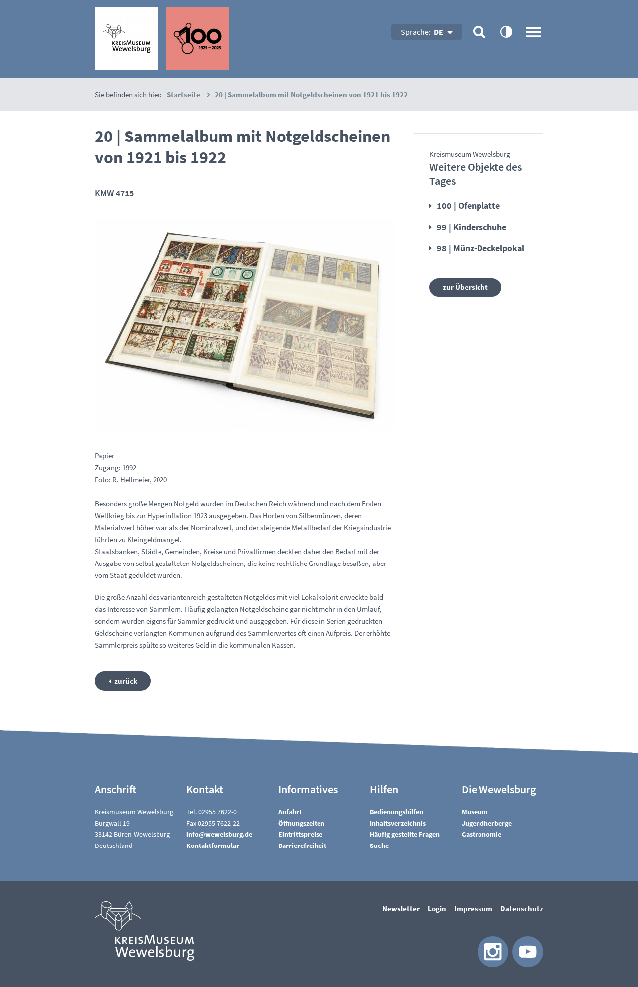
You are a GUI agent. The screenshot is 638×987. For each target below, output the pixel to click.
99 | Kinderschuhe (471, 227)
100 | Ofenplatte (468, 205)
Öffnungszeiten (301, 823)
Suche (379, 845)
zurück (125, 681)
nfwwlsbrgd (218, 834)
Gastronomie (481, 834)
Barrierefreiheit (302, 845)
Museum (474, 811)
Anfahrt (290, 811)
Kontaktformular (212, 845)
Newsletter (401, 908)
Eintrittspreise (300, 834)
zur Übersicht (465, 287)
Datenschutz (521, 908)
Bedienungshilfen (396, 811)
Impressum (473, 908)
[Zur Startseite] (162, 38)
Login (437, 908)
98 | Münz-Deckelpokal (480, 248)
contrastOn (505, 31)
